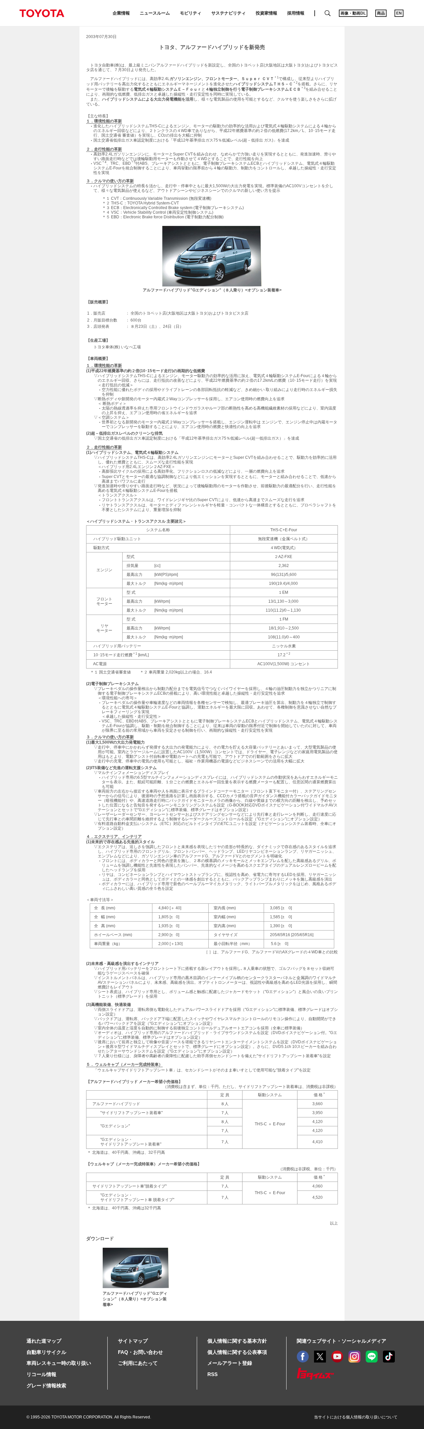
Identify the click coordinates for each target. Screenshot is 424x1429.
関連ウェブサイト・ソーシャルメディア (341, 1341)
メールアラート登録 (229, 1363)
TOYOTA (41, 13)
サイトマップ (133, 1341)
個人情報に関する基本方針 (237, 1341)
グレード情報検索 (46, 1385)
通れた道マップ (43, 1341)
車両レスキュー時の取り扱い (58, 1363)
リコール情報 (41, 1374)
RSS (212, 1374)
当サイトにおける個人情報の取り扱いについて (356, 1417)
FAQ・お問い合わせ (140, 1352)
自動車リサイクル (46, 1352)
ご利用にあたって (138, 1363)
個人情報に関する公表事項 (237, 1352)
